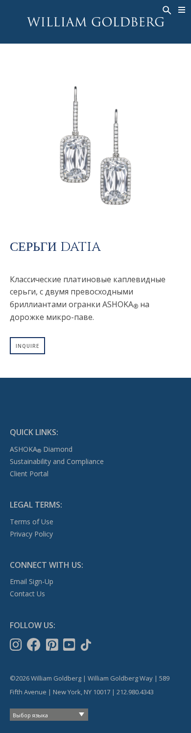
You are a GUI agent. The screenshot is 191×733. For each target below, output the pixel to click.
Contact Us (27, 593)
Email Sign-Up (31, 581)
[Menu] (182, 9)
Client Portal (29, 473)
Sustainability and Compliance (57, 461)
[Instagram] (17, 645)
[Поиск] (166, 9)
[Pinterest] (53, 645)
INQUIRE (27, 345)
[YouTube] (70, 645)
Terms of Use (31, 521)
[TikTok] (87, 645)
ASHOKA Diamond (41, 449)
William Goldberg (95, 22)
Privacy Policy (31, 533)
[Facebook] (35, 645)
